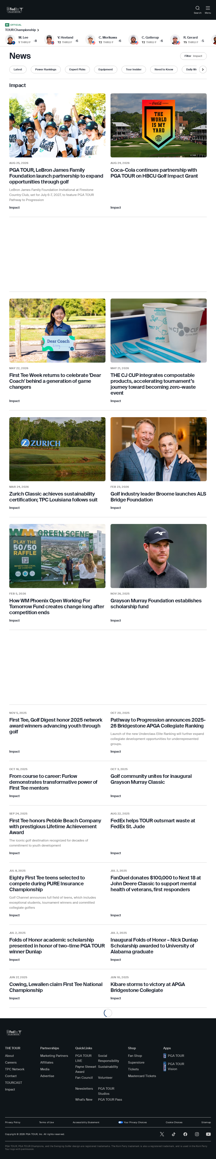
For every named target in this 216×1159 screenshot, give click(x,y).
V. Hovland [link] (65, 37)
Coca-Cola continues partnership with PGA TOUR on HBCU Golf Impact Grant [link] (154, 173)
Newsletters (84, 1089)
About (9, 1056)
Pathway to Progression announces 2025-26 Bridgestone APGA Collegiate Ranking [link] (158, 723)
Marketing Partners (54, 1056)
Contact (11, 1076)
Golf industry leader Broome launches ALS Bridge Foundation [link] (158, 496)
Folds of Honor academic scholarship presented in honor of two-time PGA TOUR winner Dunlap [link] (57, 946)
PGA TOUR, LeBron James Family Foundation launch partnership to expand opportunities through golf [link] (56, 176)
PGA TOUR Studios (106, 1091)
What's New (83, 1099)
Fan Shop (135, 1056)
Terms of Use (46, 1122)
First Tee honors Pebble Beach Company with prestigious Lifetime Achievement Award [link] (55, 826)
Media (44, 1069)
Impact (10, 1089)
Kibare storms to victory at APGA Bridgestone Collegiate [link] (148, 987)
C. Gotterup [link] (150, 37)
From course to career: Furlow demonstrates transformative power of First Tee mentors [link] (53, 782)
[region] (57, 176)
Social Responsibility (108, 1058)
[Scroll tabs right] (203, 69)
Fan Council (84, 1078)
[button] (193, 56)
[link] (15, 10)
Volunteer (105, 1078)
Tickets (133, 1069)
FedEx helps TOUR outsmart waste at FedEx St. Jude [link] (153, 823)
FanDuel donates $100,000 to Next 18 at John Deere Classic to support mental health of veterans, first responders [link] (156, 883)
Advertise (47, 1076)
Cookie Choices (174, 1122)
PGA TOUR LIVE (83, 1058)
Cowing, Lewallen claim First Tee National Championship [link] (55, 987)
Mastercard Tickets (142, 1076)
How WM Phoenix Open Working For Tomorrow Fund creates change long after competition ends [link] (56, 606)
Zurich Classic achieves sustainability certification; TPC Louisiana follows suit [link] (53, 496)
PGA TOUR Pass (110, 1099)
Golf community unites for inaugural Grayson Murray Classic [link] (151, 779)
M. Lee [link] (23, 37)
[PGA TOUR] (14, 1032)
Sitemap (206, 1122)
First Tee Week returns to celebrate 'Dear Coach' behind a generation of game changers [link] (55, 381)
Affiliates (46, 1062)
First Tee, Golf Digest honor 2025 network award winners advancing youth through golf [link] (55, 726)
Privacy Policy (12, 1122)
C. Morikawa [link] (108, 37)
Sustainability (108, 1067)
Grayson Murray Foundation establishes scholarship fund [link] (156, 603)
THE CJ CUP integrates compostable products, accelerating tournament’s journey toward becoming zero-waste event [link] (153, 384)
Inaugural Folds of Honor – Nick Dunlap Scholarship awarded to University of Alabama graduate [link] (154, 946)
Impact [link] (14, 207)
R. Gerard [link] (191, 37)
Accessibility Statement (86, 1122)
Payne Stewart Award (85, 1069)
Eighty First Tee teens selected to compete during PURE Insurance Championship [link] (47, 883)
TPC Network (14, 1069)
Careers (11, 1062)
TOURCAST (13, 1083)
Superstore (136, 1062)
